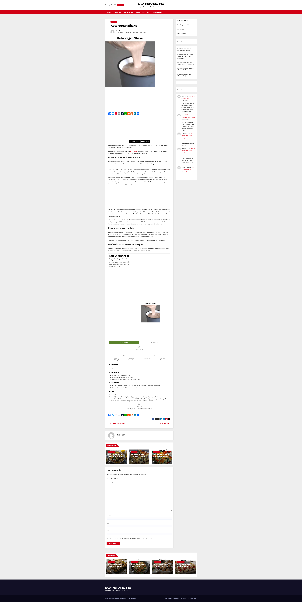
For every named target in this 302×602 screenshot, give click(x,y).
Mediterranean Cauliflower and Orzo (115, 456)
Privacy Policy (158, 12)
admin (120, 31)
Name (109, 515)
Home (108, 12)
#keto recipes (130, 32)
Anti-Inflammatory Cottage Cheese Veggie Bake (162, 456)
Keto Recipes (114, 21)
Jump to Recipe (135, 141)
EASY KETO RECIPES (151, 3)
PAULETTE (185, 115)
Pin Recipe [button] (155, 342)
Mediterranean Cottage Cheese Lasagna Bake (138, 456)
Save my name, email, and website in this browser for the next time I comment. (130, 538)
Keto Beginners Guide (183, 25)
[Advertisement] (139, 100)
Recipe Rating (111, 478)
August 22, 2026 (159, 569)
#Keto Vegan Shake (140, 32)
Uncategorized (181, 33)
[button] (196, 12)
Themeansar (133, 598)
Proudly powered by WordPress (112, 598)
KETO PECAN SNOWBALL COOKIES (188, 136)
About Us (117, 12)
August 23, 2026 (113, 569)
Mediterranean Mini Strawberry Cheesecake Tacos (185, 566)
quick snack (133, 151)
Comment (110, 483)
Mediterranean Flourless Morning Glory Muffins (116, 566)
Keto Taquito (164, 423)
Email (109, 523)
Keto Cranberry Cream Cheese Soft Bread (188, 170)
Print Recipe (146, 141)
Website (109, 531)
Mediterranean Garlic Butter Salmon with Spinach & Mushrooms (185, 56)
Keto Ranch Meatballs (117, 423)
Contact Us (128, 12)
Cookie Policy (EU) (142, 12)
